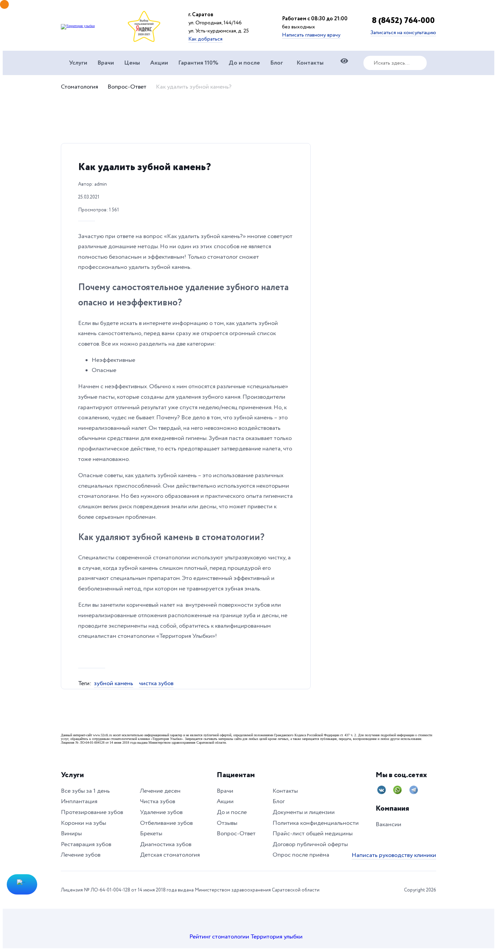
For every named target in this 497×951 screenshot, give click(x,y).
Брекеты (151, 833)
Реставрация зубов (86, 844)
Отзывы (227, 823)
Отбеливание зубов (166, 823)
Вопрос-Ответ (127, 87)
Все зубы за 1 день (85, 791)
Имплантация (79, 801)
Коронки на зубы (83, 823)
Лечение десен (160, 791)
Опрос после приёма (301, 855)
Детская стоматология (170, 855)
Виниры (71, 833)
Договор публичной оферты (310, 844)
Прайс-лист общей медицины (313, 833)
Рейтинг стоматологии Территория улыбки (246, 937)
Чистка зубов (157, 801)
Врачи (105, 63)
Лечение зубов (80, 855)
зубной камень (113, 683)
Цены (132, 63)
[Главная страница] (78, 26)
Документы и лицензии (304, 812)
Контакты (310, 63)
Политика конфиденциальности (316, 823)
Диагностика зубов (165, 844)
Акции (159, 63)
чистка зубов (156, 683)
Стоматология (79, 87)
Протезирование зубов (92, 812)
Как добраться (205, 39)
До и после (244, 63)
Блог (276, 63)
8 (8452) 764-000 (234, 44)
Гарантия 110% (198, 63)
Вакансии (388, 824)
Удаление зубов (161, 812)
